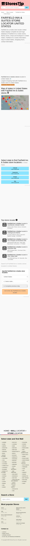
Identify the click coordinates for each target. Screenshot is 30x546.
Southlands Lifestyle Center (7, 84)
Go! (27, 7)
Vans (3, 522)
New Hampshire (13, 472)
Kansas (3, 487)
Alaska (3, 444)
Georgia (3, 476)
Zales (3, 508)
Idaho (3, 479)
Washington (24, 476)
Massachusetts (15, 451)
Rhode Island (25, 458)
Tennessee (24, 466)
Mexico (13, 453)
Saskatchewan (25, 460)
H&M (4, 512)
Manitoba (14, 447)
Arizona (3, 449)
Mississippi (14, 458)
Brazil (3, 453)
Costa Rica (4, 467)
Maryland (14, 449)
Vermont (23, 472)
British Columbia (3, 456)
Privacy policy (5, 533)
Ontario (23, 444)
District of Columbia (4, 472)
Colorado (4, 463)
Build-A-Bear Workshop (6, 515)
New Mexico (14, 476)
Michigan (13, 455)
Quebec (23, 456)
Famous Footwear (20, 524)
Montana (13, 462)
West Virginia (25, 477)
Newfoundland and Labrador (15, 480)
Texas (23, 468)
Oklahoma (24, 442)
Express (18, 517)
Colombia (4, 461)
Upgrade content (6, 535)
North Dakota (13, 486)
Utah (22, 470)
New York (14, 477)
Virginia (23, 474)
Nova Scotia (14, 488)
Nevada (13, 466)
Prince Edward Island (24, 452)
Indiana (3, 483)
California (4, 458)
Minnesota (14, 457)
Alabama (3, 442)
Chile (3, 460)
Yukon (23, 483)
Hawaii (3, 477)
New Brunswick (13, 469)
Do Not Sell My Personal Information (10, 536)
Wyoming (23, 481)
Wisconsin (24, 479)
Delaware (4, 469)
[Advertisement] (15, 59)
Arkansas (4, 451)
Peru (23, 449)
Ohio (12, 490)
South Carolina (23, 462)
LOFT (3, 519)
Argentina (4, 447)
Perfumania (19, 520)
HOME (6, 431)
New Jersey (14, 474)
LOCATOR (18, 431)
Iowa (2, 485)
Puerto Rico (24, 454)
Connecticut (4, 465)
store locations (14, 168)
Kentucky (14, 442)
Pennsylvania (24, 447)
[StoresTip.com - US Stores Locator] (12, 3)
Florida (3, 474)
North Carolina (13, 483)
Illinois (3, 481)
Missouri (13, 460)
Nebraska (14, 464)
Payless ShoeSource (21, 513)
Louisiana (14, 444)
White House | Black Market (20, 509)
